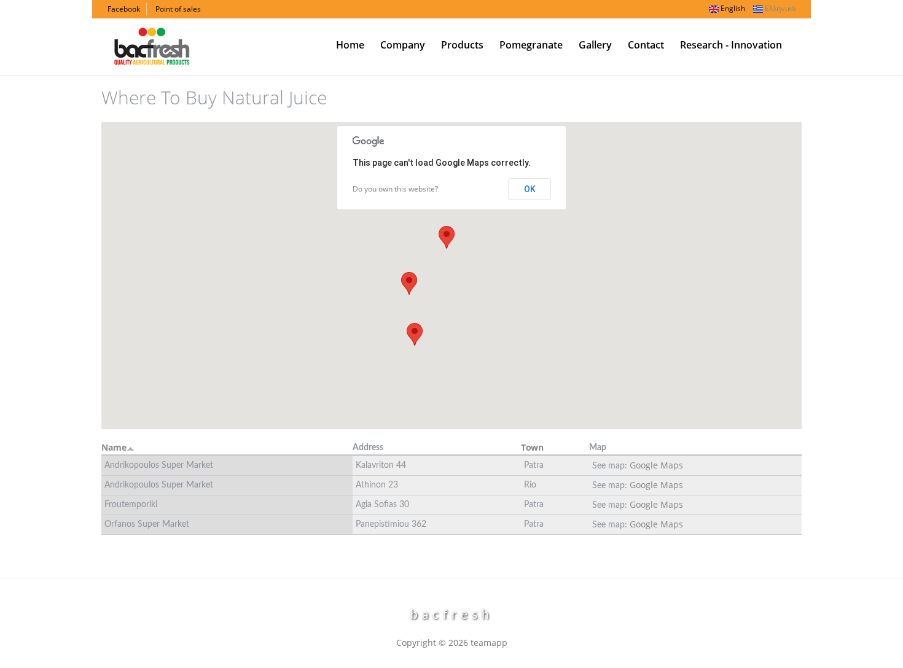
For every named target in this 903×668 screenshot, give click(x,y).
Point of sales (178, 9)
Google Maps (656, 465)
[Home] (152, 45)
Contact (646, 45)
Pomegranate (531, 45)
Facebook (124, 9)
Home (350, 45)
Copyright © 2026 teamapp (451, 642)
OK (530, 189)
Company (402, 45)
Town (532, 447)
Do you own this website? (395, 189)
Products (462, 45)
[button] (447, 237)
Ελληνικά (779, 8)
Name (114, 447)
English (732, 8)
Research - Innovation (731, 45)
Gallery (595, 45)
